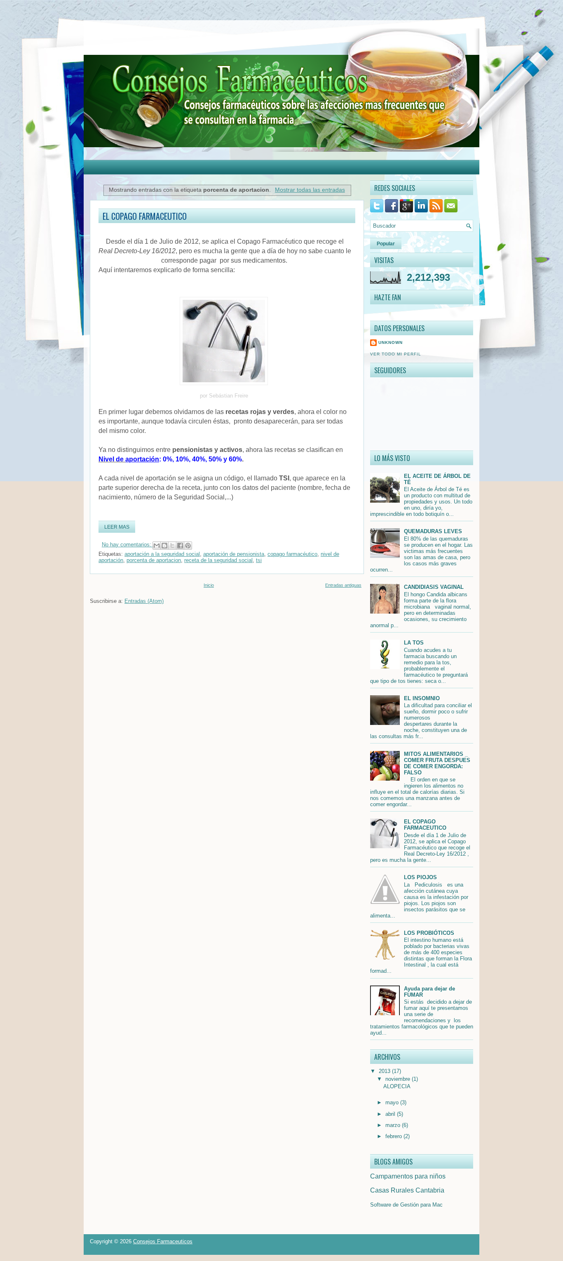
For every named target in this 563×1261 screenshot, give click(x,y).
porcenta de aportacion (154, 560)
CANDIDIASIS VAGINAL (434, 587)
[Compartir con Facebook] (180, 545)
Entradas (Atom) (144, 601)
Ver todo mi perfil (395, 354)
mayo (392, 1102)
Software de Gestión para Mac (406, 1205)
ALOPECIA (397, 1086)
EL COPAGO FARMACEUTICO (145, 216)
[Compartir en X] (172, 545)
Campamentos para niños (408, 1176)
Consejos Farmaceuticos (162, 1241)
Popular (386, 244)
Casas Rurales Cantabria (407, 1190)
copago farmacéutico (292, 554)
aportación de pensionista (233, 554)
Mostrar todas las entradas (310, 189)
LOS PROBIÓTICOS (429, 933)
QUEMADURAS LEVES (433, 531)
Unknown (390, 342)
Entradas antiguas (343, 585)
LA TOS (414, 643)
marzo (393, 1125)
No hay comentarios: (127, 544)
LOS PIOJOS (420, 877)
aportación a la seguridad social (162, 554)
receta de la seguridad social (218, 560)
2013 (385, 1071)
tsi (259, 560)
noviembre (398, 1079)
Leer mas (116, 527)
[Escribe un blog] (164, 545)
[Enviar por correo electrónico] (156, 545)
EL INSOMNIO (422, 698)
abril (391, 1114)
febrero (394, 1136)
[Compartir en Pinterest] (188, 545)
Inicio (209, 585)
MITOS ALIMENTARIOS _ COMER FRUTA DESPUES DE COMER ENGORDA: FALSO (437, 763)
